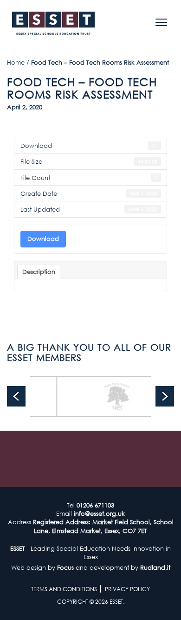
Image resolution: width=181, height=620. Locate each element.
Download (43, 238)
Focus (65, 567)
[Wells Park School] (112, 396)
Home (16, 62)
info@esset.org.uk (99, 513)
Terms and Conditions (64, 589)
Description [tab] (38, 271)
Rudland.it (155, 567)
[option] (112, 396)
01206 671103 (95, 505)
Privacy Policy (127, 589)
